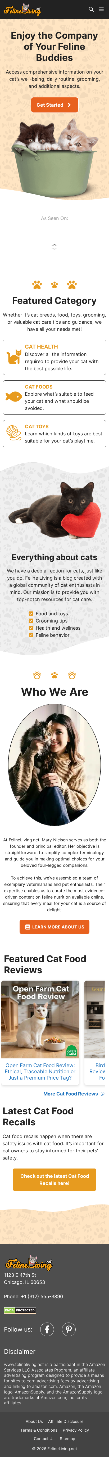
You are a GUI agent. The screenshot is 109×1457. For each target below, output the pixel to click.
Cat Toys (37, 426)
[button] (91, 9)
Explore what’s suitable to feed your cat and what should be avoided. (59, 401)
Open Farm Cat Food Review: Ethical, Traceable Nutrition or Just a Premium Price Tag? (40, 1071)
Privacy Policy (76, 1430)
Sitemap (67, 1438)
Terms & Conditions (38, 1430)
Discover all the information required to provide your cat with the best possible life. (62, 361)
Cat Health (41, 347)
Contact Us (44, 1438)
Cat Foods (39, 387)
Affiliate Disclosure (66, 1421)
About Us (34, 1421)
